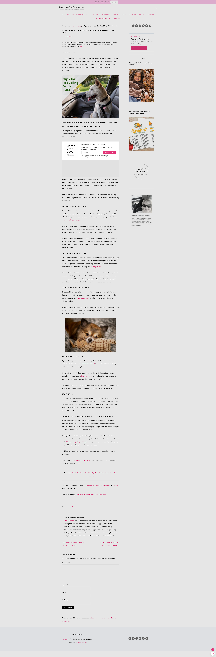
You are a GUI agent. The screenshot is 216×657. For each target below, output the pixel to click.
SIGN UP (66, 639)
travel (71, 506)
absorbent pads (83, 298)
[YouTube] (146, 25)
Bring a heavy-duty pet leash (76, 442)
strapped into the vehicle (71, 220)
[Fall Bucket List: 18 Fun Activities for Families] (141, 86)
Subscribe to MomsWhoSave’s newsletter (91, 495)
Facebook (96, 485)
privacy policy (81, 642)
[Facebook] (133, 25)
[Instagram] (140, 25)
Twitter (115, 485)
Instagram (105, 485)
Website (65, 600)
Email (64, 592)
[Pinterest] (136, 25)
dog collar (97, 267)
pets (69, 506)
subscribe (114, 2)
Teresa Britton (68, 521)
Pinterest (89, 485)
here (81, 46)
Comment (66, 563)
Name (65, 585)
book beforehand (88, 364)
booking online (86, 376)
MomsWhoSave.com (72, 8)
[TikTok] (150, 25)
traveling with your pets (81, 460)
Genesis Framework (117, 653)
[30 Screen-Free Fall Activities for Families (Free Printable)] (141, 134)
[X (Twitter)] (143, 25)
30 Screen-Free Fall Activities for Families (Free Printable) (139, 112)
